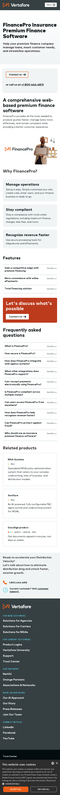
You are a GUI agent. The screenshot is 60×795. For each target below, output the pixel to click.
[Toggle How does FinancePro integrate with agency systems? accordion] (55, 361)
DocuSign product (18, 527)
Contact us (15, 74)
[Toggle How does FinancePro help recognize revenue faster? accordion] (55, 412)
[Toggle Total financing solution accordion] (55, 288)
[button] (30, 783)
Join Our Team (12, 714)
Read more (51, 780)
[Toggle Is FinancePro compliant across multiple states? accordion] (55, 392)
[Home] (16, 5)
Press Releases (12, 709)
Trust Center (11, 661)
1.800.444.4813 (18, 582)
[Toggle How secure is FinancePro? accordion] (55, 353)
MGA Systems (16, 459)
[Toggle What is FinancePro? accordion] (55, 346)
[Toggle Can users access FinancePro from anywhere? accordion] (55, 402)
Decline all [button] (44, 789)
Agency (17, 532)
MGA (13, 464)
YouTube (8, 738)
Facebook (9, 732)
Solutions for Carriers (17, 626)
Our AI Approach (13, 697)
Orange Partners (13, 679)
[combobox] (52, 763)
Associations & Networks (19, 685)
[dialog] (30, 777)
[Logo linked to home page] (17, 608)
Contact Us (15, 316)
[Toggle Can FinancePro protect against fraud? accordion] (55, 423)
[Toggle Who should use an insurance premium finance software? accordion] (55, 433)
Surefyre (13, 495)
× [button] (57, 763)
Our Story (9, 703)
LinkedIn (8, 727)
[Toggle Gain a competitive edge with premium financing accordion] (55, 268)
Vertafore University (16, 650)
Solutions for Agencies (17, 620)
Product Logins (12, 644)
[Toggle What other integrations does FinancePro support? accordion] (55, 371)
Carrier (26, 532)
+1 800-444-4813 (32, 84)
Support (8, 655)
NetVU (7, 674)
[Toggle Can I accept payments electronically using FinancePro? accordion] (55, 381)
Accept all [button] (15, 789)
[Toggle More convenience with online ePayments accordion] (55, 278)
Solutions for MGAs (15, 632)
